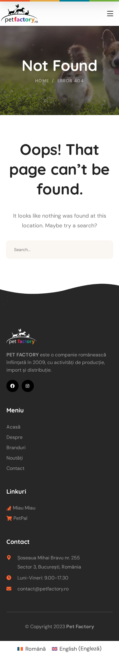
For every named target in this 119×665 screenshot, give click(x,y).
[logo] (19, 13)
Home (42, 80)
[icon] (12, 386)
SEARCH (104, 250)
